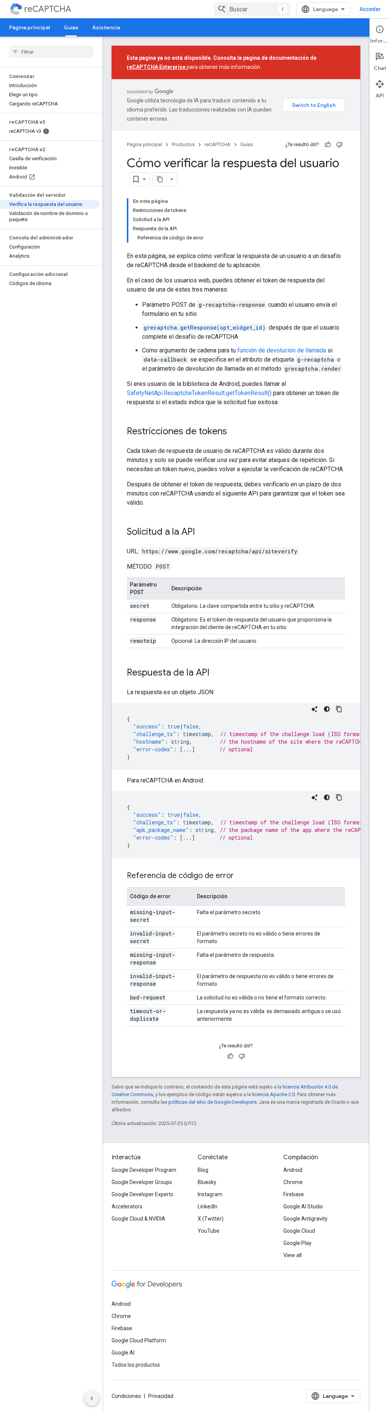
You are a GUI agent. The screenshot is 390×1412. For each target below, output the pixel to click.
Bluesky (207, 1182)
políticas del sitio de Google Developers (212, 1102)
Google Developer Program (144, 1170)
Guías (71, 27)
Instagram (210, 1194)
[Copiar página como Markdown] (160, 179)
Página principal (29, 27)
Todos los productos (136, 1365)
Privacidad (160, 1396)
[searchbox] (51, 52)
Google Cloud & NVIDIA (138, 1219)
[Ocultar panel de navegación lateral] (91, 1398)
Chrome (293, 1182)
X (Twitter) (211, 1219)
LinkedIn (207, 1206)
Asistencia (106, 27)
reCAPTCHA (47, 9)
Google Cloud (299, 1231)
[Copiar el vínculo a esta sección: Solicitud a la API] (202, 532)
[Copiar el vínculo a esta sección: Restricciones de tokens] (234, 432)
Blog (203, 1170)
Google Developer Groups (142, 1182)
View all (292, 1255)
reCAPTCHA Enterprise (157, 67)
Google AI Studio (303, 1206)
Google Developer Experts (142, 1194)
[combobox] (252, 9)
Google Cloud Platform (139, 1340)
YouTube (208, 1231)
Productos (183, 144)
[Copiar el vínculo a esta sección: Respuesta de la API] (217, 673)
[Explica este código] (314, 709)
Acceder (370, 9)
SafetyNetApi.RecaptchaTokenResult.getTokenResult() (199, 393)
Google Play (297, 1243)
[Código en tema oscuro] (327, 709)
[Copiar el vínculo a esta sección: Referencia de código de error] (241, 876)
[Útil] (328, 144)
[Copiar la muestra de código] (339, 709)
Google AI (123, 1353)
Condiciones (126, 1396)
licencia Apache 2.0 (273, 1094)
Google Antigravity (305, 1219)
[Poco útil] (339, 144)
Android (292, 1170)
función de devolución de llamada (281, 350)
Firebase (293, 1194)
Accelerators (127, 1206)
